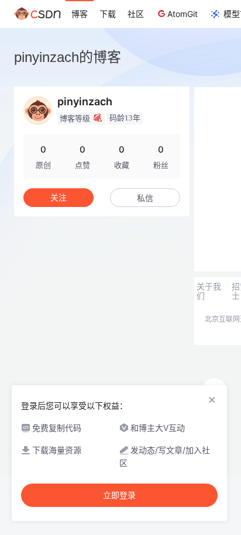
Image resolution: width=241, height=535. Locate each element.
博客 (79, 14)
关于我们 (209, 291)
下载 (107, 14)
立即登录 (119, 495)
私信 (145, 198)
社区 (136, 14)
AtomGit (182, 14)
